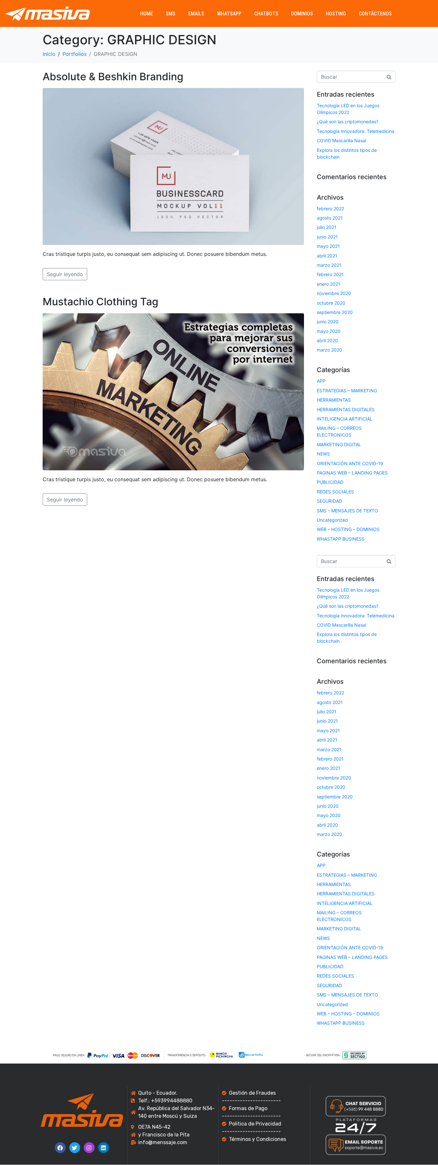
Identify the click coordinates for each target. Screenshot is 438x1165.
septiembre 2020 (335, 312)
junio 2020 (328, 321)
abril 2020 (327, 340)
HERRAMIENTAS (334, 400)
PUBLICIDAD (330, 482)
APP (321, 381)
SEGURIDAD (329, 501)
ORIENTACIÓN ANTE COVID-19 (350, 463)
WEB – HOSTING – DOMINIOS (348, 529)
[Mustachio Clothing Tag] (173, 391)
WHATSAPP (229, 14)
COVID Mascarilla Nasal (341, 140)
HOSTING (336, 14)
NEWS (323, 453)
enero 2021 (328, 284)
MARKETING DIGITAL (339, 444)
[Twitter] (74, 1147)
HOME (146, 14)
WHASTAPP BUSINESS (341, 539)
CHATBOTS (266, 14)
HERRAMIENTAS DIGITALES (346, 409)
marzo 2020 (329, 349)
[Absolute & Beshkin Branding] (173, 166)
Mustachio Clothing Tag (100, 301)
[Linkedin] (103, 1147)
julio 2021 (326, 227)
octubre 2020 (331, 303)
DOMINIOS (302, 14)
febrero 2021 (330, 274)
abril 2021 (327, 255)
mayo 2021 (328, 246)
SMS (170, 14)
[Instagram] (89, 1147)
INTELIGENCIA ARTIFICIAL (345, 419)
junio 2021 (327, 236)
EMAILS (196, 14)
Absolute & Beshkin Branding (113, 76)
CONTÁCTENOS (375, 14)
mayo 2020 (329, 331)
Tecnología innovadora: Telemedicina (355, 131)
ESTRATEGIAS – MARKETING (347, 390)
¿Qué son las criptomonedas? (347, 121)
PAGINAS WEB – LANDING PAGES (352, 472)
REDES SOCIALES (335, 491)
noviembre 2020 (334, 293)
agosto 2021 (330, 218)
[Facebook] (60, 1147)
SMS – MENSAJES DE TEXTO (347, 510)
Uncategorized (332, 520)
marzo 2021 (329, 265)
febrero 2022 (330, 208)
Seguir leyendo (65, 274)
